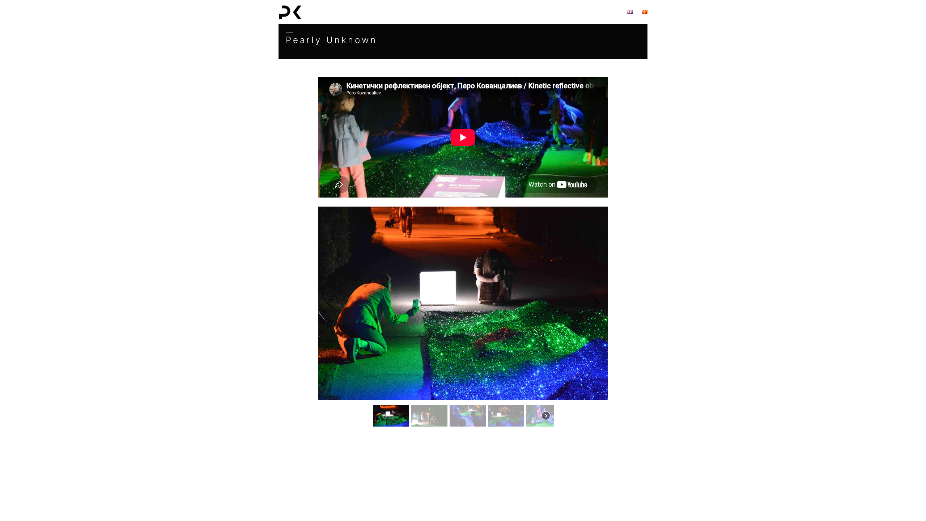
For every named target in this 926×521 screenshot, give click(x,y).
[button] (329, 303)
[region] (463, 137)
